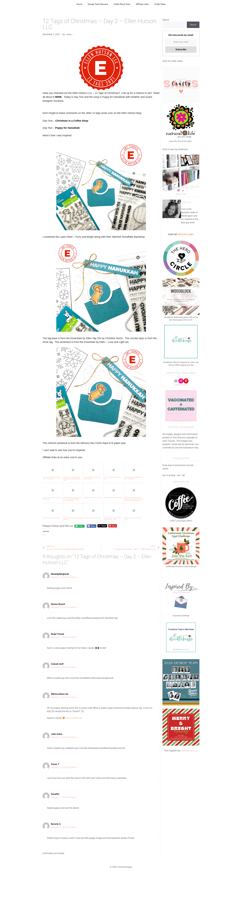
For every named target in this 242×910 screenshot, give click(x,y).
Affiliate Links (142, 4)
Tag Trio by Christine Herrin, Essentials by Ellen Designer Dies (71, 478)
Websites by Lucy (189, 750)
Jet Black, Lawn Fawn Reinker (113, 497)
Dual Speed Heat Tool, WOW (92, 518)
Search (165, 19)
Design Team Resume (98, 4)
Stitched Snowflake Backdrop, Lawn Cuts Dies (133, 478)
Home (79, 4)
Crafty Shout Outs (122, 4)
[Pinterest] (186, 380)
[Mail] (175, 380)
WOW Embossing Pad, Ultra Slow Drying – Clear (112, 518)
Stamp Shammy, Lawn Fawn (52, 518)
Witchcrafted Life (74, 718)
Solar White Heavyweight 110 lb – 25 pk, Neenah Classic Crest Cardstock (72, 499)
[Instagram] (180, 380)
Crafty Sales (160, 4)
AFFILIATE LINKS (186, 234)
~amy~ (186, 202)
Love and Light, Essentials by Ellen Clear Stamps (52, 478)
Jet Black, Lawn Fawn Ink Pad (93, 497)
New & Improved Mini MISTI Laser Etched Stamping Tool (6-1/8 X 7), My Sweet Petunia (134, 499)
